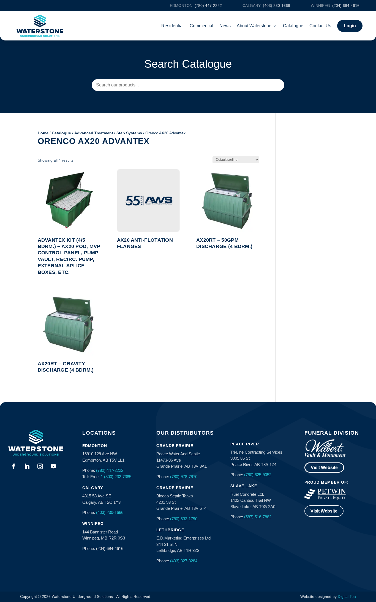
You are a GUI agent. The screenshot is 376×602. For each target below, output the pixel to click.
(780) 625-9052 (257, 474)
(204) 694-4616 (109, 548)
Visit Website (324, 467)
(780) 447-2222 (109, 470)
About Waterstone (254, 25)
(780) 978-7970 (183, 476)
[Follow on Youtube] (53, 466)
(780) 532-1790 (183, 518)
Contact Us (320, 25)
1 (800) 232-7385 (116, 476)
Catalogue (293, 25)
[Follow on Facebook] (13, 466)
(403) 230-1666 (109, 512)
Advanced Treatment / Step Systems (108, 133)
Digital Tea (347, 596)
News (225, 25)
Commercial (201, 25)
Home (43, 133)
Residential (172, 25)
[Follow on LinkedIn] (26, 466)
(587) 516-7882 (257, 516)
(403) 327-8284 (183, 561)
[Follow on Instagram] (40, 466)
